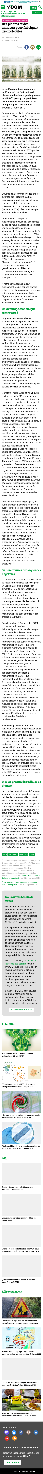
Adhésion (37, 13)
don (34, 8)
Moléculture (23, 854)
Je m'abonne (12, 1462)
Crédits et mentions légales (23, 1471)
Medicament (13, 854)
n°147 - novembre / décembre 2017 (15, 20)
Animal (32, 854)
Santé (5, 854)
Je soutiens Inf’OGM (21, 1009)
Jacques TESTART (11, 882)
